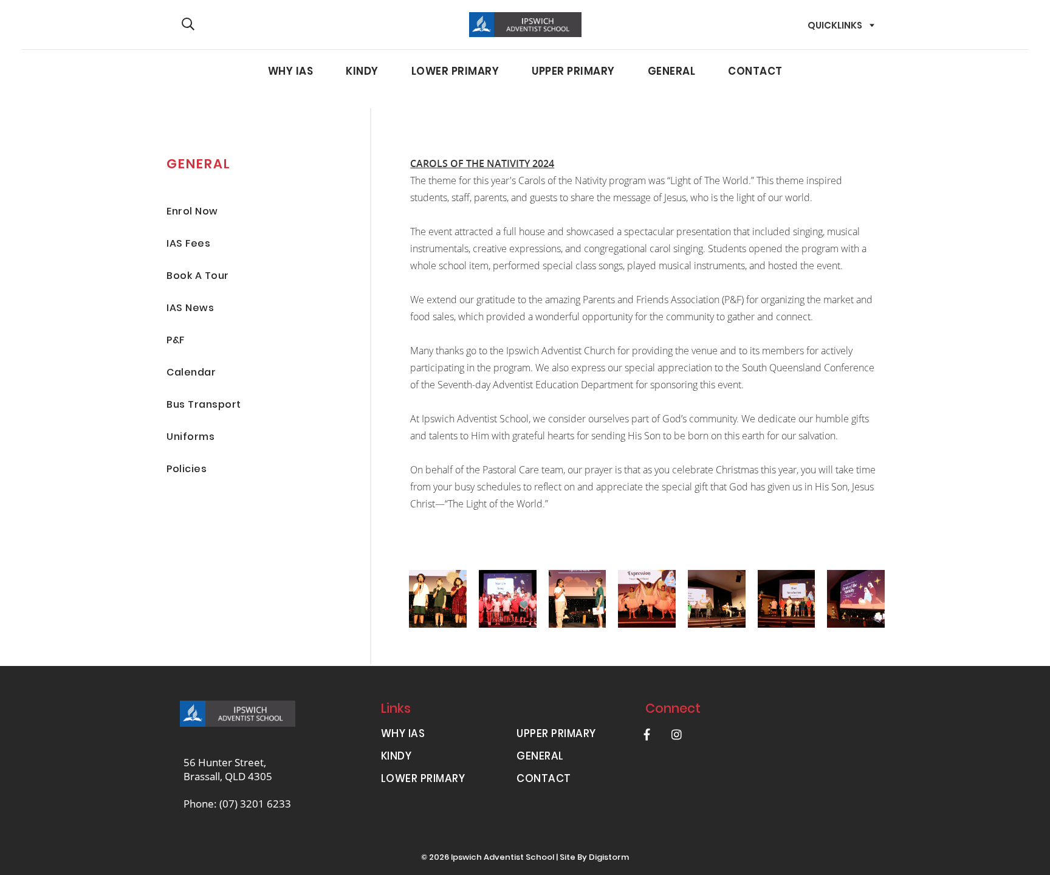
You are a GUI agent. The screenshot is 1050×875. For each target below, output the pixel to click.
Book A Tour (197, 276)
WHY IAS (291, 72)
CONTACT (755, 72)
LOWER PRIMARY (455, 72)
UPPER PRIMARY (573, 72)
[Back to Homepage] (525, 24)
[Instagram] (677, 734)
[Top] (237, 714)
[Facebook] (647, 734)
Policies (186, 470)
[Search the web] (188, 25)
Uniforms (190, 437)
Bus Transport (203, 405)
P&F (175, 341)
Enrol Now (192, 212)
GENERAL (672, 72)
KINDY (362, 72)
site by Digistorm (594, 858)
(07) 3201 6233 (255, 804)
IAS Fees (188, 244)
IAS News (190, 309)
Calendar (191, 373)
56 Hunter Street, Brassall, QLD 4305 (228, 769)
